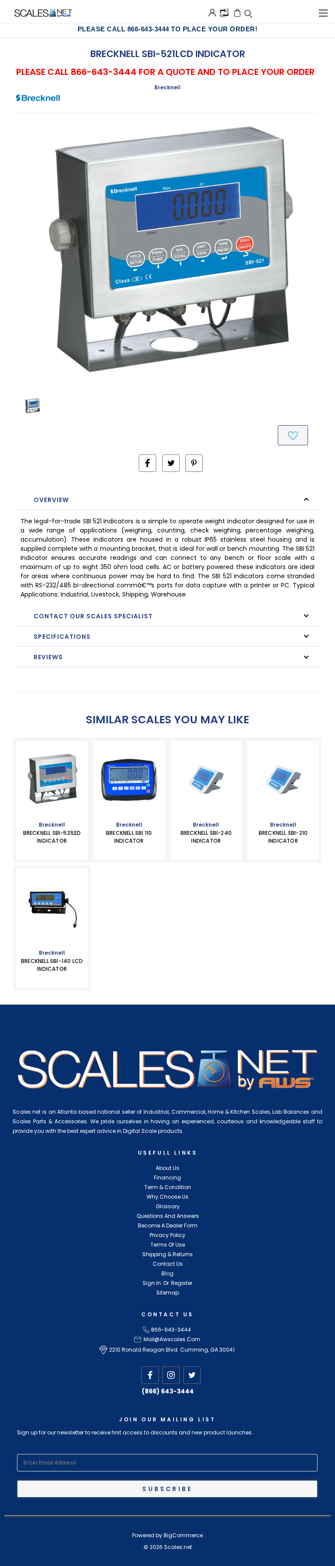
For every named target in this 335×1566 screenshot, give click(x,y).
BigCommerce (183, 1535)
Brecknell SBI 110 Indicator (129, 836)
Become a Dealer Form (168, 1225)
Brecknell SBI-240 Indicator (206, 836)
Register (181, 1283)
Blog (167, 1273)
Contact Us (168, 1264)
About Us (167, 1168)
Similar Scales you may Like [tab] (167, 719)
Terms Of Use (167, 1244)
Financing (167, 1177)
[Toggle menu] (323, 12)
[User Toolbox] (212, 12)
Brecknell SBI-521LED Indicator (52, 836)
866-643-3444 (171, 1329)
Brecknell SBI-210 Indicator (283, 836)
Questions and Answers (168, 1216)
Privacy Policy (167, 1235)
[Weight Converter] (224, 12)
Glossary (168, 1206)
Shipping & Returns (167, 1254)
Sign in (152, 1283)
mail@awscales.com (172, 1339)
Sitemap (167, 1292)
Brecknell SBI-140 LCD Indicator (52, 965)
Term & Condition (167, 1187)
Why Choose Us (167, 1196)
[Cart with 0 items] (237, 12)
